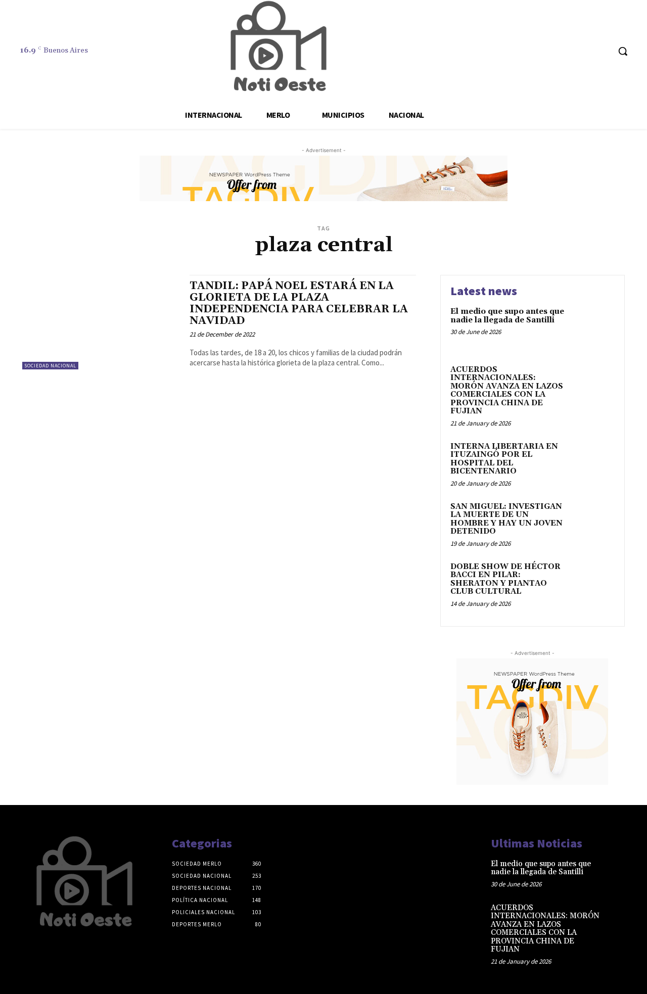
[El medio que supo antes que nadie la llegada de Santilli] (593, 327)
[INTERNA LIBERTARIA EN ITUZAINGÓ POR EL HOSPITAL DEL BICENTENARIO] (593, 462)
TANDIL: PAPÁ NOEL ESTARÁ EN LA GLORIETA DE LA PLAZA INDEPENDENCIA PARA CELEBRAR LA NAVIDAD (299, 303)
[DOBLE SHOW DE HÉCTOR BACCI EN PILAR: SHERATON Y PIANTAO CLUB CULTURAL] (593, 582)
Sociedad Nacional (50, 365)
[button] (623, 51)
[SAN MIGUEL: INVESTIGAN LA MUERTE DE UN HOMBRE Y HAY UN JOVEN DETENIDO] (593, 522)
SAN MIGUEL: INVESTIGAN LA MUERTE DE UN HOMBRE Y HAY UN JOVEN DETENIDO (506, 519)
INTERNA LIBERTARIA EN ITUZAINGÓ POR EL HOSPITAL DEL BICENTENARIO (504, 459)
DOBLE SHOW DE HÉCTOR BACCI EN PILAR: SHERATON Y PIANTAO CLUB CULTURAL (505, 579)
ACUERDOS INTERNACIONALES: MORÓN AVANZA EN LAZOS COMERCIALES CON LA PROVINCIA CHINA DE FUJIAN (506, 390)
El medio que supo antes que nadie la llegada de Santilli (507, 316)
